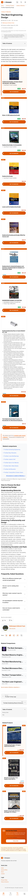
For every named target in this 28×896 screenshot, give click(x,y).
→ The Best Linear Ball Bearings (11, 456)
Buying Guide (5, 712)
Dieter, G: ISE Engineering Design (11, 115)
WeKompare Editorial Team (8, 22)
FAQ (3, 714)
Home (2, 868)
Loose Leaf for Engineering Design (11, 206)
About (2, 871)
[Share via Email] (17, 635)
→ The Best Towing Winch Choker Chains (13, 472)
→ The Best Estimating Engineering (11, 449)
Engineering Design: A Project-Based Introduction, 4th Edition (12, 82)
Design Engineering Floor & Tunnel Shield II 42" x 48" (13, 331)
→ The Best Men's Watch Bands (10, 466)
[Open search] (21, 2)
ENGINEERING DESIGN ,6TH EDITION (12, 300)
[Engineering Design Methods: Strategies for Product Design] (14, 800)
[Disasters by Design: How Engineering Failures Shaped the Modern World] (14, 767)
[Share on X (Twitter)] (6, 635)
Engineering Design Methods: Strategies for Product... (12, 811)
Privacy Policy (4, 880)
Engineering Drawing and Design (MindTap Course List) (13, 235)
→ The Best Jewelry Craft (9, 459)
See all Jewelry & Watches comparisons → (10, 687)
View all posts (12, 628)
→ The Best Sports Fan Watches (11, 462)
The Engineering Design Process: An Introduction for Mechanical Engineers (12, 419)
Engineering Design (7, 176)
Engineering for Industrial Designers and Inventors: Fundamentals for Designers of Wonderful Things (13, 267)
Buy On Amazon (14, 91)
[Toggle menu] (25, 2)
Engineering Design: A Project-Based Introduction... (12, 745)
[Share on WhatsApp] (13, 635)
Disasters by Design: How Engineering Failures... (11, 778)
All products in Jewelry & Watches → (15, 475)
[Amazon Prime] (14, 274)
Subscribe (15, 841)
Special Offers (4, 869)
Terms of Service (5, 881)
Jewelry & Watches (6, 11)
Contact (3, 873)
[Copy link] (21, 635)
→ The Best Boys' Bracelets (9, 452)
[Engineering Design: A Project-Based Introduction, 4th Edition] (14, 735)
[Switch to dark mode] (17, 2)
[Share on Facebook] (10, 635)
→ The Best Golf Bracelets (9, 469)
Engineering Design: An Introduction (12, 145)
